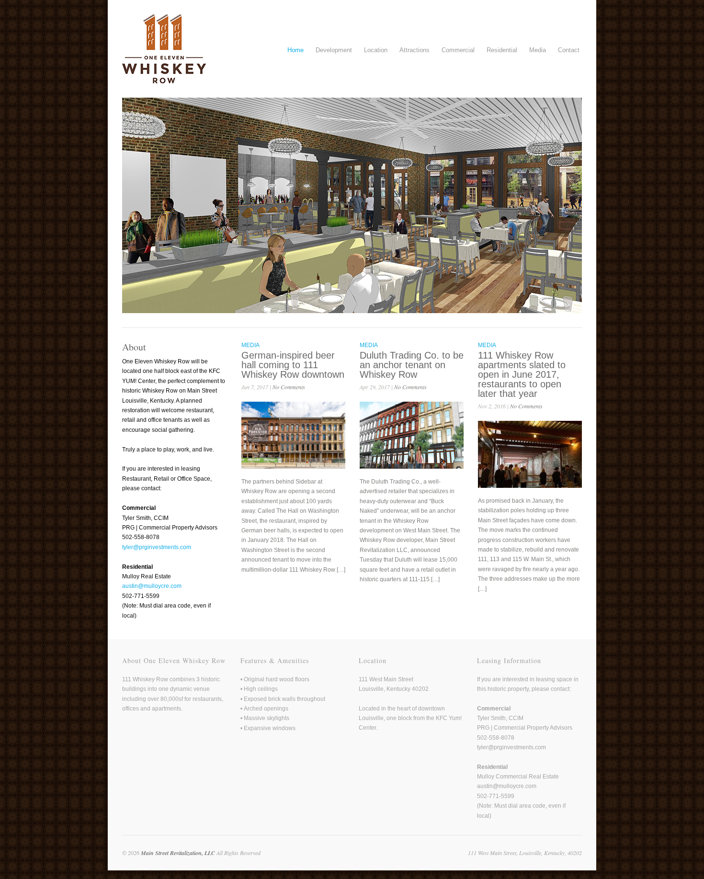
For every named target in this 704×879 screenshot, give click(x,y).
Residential (502, 50)
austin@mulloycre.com (152, 586)
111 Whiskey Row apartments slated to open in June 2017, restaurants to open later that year (522, 374)
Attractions (414, 50)
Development (334, 50)
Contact (568, 50)
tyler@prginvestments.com (156, 547)
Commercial (458, 50)
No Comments (289, 387)
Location (375, 50)
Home (295, 50)
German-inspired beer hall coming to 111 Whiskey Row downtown (292, 365)
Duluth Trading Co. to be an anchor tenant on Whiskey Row (412, 365)
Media (537, 50)
